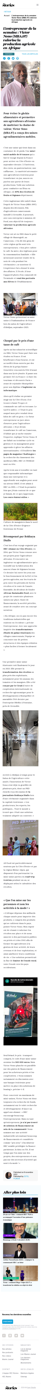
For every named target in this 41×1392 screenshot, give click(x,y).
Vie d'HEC (9, 1210)
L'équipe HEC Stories (10, 1373)
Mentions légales (27, 1373)
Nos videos (6, 1356)
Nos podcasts (7, 1352)
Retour (7, 12)
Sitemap (24, 1377)
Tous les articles (30, 54)
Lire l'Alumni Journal (28, 1354)
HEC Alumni (6, 1377)
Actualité (9, 1235)
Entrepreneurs (11, 1278)
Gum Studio (31, 1387)
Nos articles (6, 1349)
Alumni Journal (7, 1359)
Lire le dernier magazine (26, 1350)
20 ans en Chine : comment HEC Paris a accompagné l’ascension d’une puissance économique (18, 1217)
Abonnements (26, 1363)
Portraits (8, 54)
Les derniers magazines (25, 1358)
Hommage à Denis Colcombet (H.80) (16, 1239)
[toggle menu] (37, 5)
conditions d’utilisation (9, 1328)
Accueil (7, 16)
